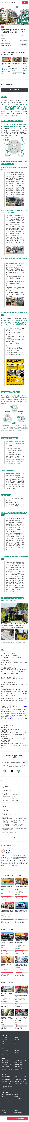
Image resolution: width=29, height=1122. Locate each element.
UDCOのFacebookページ (14, 719)
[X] (12, 771)
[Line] (18, 771)
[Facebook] (4, 771)
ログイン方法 (10, 657)
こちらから (24, 706)
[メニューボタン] (2, 2)
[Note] (25, 771)
